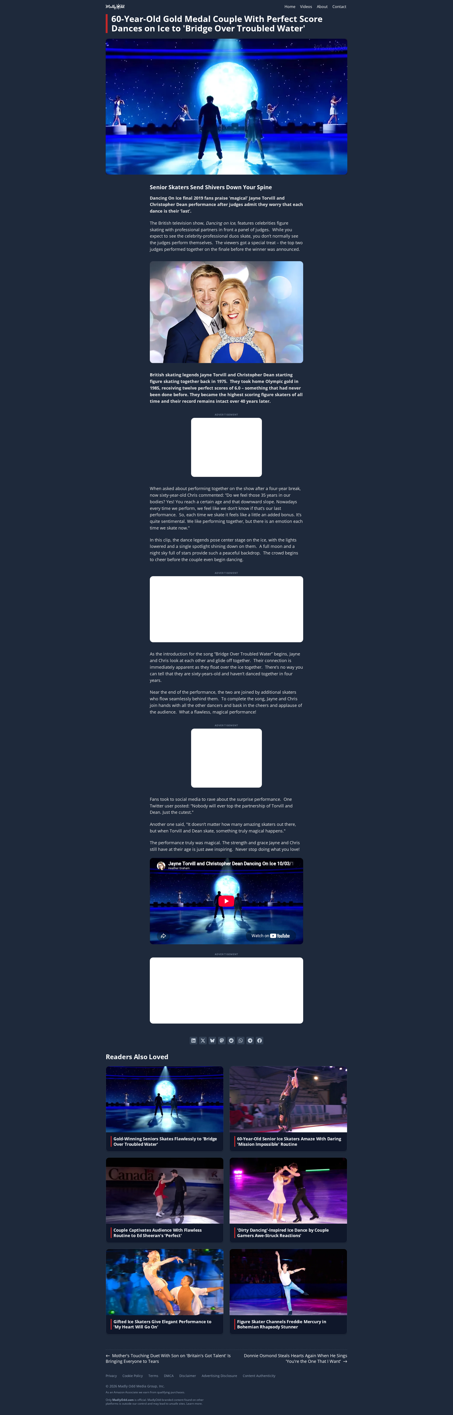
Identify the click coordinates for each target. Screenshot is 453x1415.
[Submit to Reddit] (231, 1040)
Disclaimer (187, 1375)
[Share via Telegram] (250, 1040)
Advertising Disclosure (219, 1375)
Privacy (111, 1375)
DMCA (169, 1375)
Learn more (194, 1404)
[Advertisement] (226, 447)
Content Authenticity (259, 1375)
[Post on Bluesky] (212, 1040)
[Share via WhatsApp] (240, 1040)
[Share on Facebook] (259, 1040)
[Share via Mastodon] (222, 1040)
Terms (153, 1375)
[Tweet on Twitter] (203, 1040)
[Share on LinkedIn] (193, 1040)
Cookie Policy (132, 1375)
